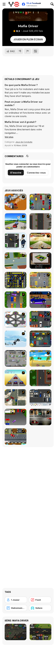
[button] (9, 137)
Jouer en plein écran (28, 39)
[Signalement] (27, 51)
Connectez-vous (36, 172)
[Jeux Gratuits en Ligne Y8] (14, 4)
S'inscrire (15, 172)
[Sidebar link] (4, 4)
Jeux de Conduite (23, 142)
